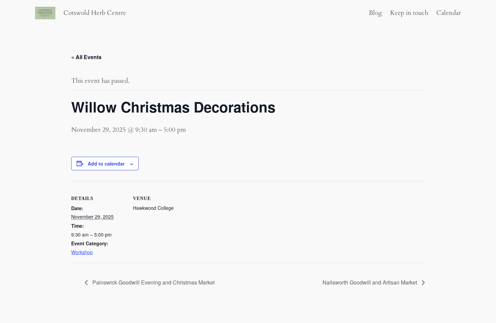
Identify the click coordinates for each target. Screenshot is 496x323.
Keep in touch (409, 12)
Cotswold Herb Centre (94, 12)
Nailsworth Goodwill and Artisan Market (370, 282)
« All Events (86, 57)
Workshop (82, 252)
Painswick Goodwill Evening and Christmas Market (153, 282)
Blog (375, 12)
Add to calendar (106, 163)
